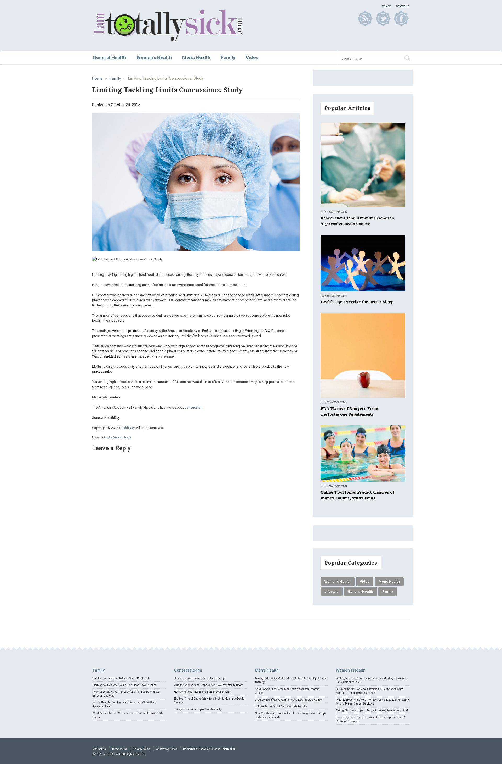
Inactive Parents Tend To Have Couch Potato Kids (121, 678)
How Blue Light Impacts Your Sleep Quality (199, 678)
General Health (109, 57)
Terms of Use (119, 748)
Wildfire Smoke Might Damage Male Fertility (281, 706)
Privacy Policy (141, 748)
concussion (193, 407)
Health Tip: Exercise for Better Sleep (357, 302)
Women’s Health (154, 57)
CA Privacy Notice (166, 748)
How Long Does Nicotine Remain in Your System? (202, 691)
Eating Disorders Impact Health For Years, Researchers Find (372, 710)
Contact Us (402, 5)
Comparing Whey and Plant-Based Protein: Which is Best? (208, 685)
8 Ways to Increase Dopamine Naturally (197, 709)
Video (252, 57)
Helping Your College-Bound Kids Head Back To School (125, 685)
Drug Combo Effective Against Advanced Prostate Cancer (289, 699)
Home (97, 78)
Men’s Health (196, 57)
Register (386, 5)
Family (228, 57)
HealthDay (126, 428)
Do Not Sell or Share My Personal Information (209, 748)
